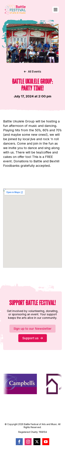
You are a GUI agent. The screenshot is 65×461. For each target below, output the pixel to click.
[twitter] (36, 441)
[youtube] (45, 441)
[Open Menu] (55, 9)
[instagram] (28, 441)
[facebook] (19, 441)
